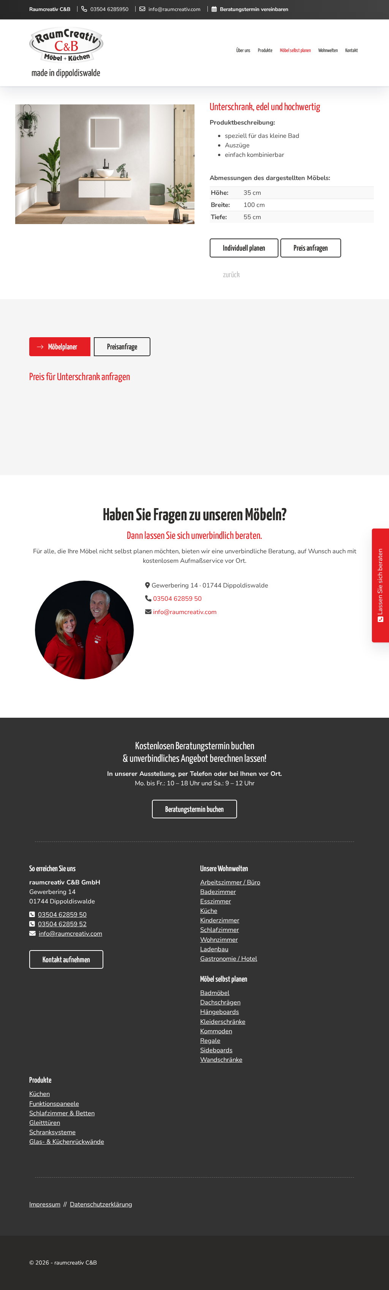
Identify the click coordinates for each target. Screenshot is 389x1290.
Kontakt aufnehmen (66, 960)
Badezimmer (218, 891)
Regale (210, 1040)
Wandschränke (221, 1059)
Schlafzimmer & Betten (62, 1113)
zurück (231, 275)
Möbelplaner (62, 347)
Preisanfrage (122, 347)
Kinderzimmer (219, 920)
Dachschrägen (220, 1002)
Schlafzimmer (219, 929)
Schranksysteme (52, 1132)
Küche (208, 910)
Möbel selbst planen (295, 50)
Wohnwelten (328, 50)
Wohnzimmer (219, 939)
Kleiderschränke (222, 1021)
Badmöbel (214, 992)
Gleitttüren (44, 1122)
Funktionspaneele (54, 1103)
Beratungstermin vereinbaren (254, 9)
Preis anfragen (311, 248)
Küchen (39, 1093)
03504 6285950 (109, 9)
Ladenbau (214, 949)
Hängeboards (219, 1011)
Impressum (44, 1204)
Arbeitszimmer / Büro (230, 882)
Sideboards (216, 1050)
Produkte (265, 50)
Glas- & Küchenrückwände (66, 1141)
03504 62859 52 (62, 924)
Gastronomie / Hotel (228, 958)
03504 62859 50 (177, 598)
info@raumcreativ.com (175, 9)
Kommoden (216, 1031)
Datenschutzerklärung (101, 1204)
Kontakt (351, 50)
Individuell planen (244, 248)
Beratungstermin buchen (194, 809)
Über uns (243, 50)
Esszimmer (215, 901)
